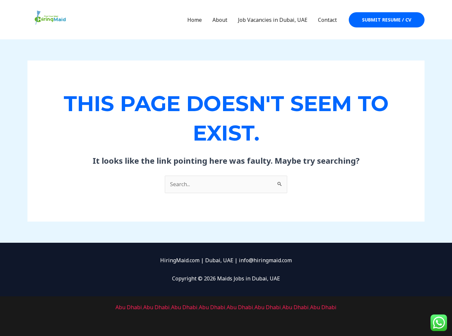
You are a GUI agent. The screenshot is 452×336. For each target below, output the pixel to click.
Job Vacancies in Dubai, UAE (272, 19)
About (219, 19)
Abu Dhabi (128, 307)
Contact (327, 19)
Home (194, 19)
